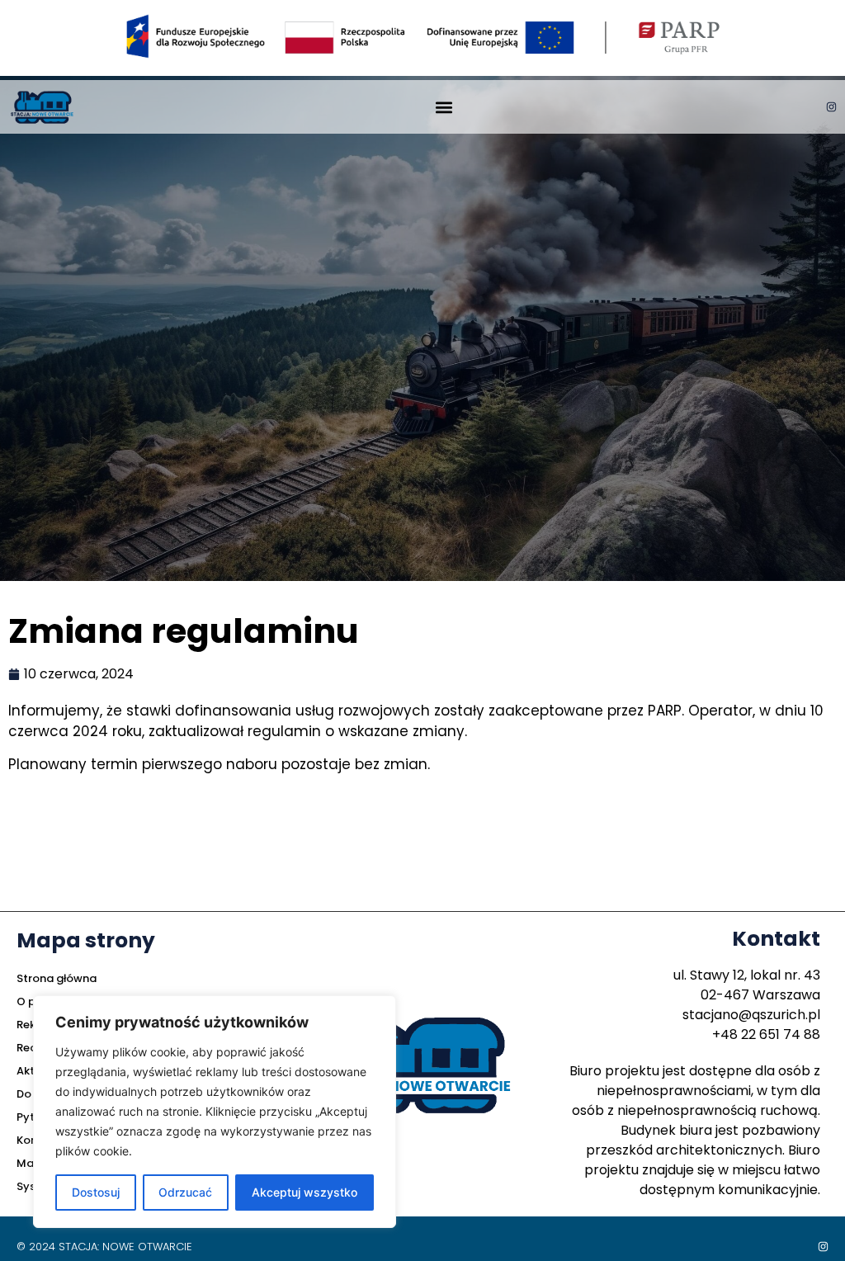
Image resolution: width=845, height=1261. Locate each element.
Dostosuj (96, 1192)
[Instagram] (831, 107)
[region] (214, 1111)
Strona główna (57, 978)
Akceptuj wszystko (304, 1192)
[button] (443, 106)
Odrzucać (185, 1192)
